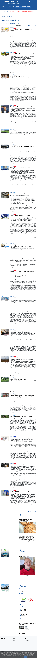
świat (9, 23)
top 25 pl (12, 11)
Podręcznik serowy (26, 6)
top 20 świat (23, 608)
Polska (6, 23)
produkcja (13, 23)
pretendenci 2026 (24, 590)
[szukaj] (9, 9)
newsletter (9, 16)
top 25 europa (18, 11)
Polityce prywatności (19, 656)
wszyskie (2, 23)
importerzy (23, 615)
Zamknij (25, 656)
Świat (2, 640)
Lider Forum (15, 643)
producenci (23, 613)
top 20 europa (23, 609)
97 (35, 25)
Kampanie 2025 (4, 13)
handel (17, 23)
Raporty (22, 515)
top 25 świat (24, 11)
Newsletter (15, 650)
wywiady (7, 11)
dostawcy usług (24, 614)
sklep (4, 16)
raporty (3, 11)
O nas (14, 648)
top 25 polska (23, 610)
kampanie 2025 (23, 594)
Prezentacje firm (24, 611)
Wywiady (22, 551)
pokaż (13, 49)
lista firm (2, 650)
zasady (22, 591)
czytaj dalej (23, 546)
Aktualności (4, 6)
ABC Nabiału (18, 6)
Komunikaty (11, 6)
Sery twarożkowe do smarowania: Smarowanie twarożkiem (25, 520)
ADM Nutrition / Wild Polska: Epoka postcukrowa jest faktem (26, 556)
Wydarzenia (23, 620)
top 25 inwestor (31, 11)
